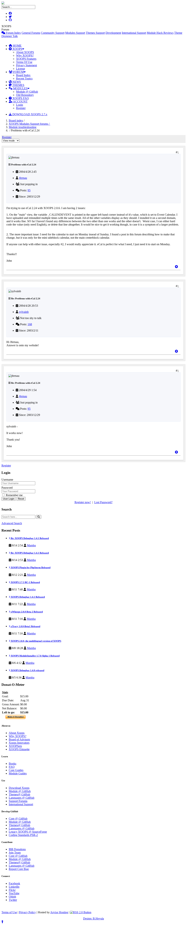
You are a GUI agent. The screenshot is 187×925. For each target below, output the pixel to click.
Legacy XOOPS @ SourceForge (28, 831)
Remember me (14, 495)
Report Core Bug (19, 869)
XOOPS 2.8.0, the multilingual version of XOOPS (35, 641)
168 (30, 324)
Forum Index (13, 32)
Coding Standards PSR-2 (23, 835)
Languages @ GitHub (21, 797)
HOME (17, 45)
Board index (16, 120)
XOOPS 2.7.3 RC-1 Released (25, 582)
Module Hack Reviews (160, 32)
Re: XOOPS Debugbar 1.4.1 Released (29, 538)
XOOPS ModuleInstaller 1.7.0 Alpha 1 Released (35, 655)
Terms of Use (9, 912)
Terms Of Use (24, 62)
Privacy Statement (26, 65)
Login (19, 104)
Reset (21, 498)
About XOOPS (25, 52)
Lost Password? (103, 502)
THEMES (18, 85)
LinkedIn (14, 886)
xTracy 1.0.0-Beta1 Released (25, 626)
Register (21, 108)
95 (29, 190)
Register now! (83, 502)
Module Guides (18, 773)
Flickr (12, 890)
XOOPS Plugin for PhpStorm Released (30, 567)
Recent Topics (24, 78)
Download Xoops (19, 787)
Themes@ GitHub (19, 794)
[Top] (176, 266)
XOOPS (17, 48)
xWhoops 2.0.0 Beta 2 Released (26, 611)
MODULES (20, 88)
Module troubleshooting (22, 127)
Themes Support (95, 32)
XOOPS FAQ (20, 98)
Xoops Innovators (19, 742)
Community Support (52, 32)
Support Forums (18, 801)
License (20, 68)
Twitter (13, 899)
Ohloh (12, 896)
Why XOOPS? (25, 55)
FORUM (18, 71)
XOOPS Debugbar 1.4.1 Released (27, 597)
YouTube (14, 893)
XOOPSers (15, 746)
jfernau (23, 177)
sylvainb (24, 311)
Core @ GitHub (18, 818)
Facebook (14, 883)
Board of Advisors (19, 739)
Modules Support (75, 32)
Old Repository (25, 94)
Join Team (15, 852)
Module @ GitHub (27, 91)
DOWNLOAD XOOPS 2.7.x (29, 114)
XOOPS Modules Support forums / (29, 123)
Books (12, 763)
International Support (134, 32)
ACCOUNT (20, 101)
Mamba (31, 545)
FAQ (12, 766)
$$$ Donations (17, 849)
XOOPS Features (26, 58)
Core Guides (16, 770)
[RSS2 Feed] (80, 912)
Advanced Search (11, 523)
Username (7, 479)
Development (113, 32)
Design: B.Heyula (93, 918)
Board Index (23, 75)
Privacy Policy (27, 912)
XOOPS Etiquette (19, 749)
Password (7, 487)
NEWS (16, 81)
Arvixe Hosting (59, 912)
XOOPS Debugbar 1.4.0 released (27, 670)
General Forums (31, 32)
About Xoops (16, 732)
